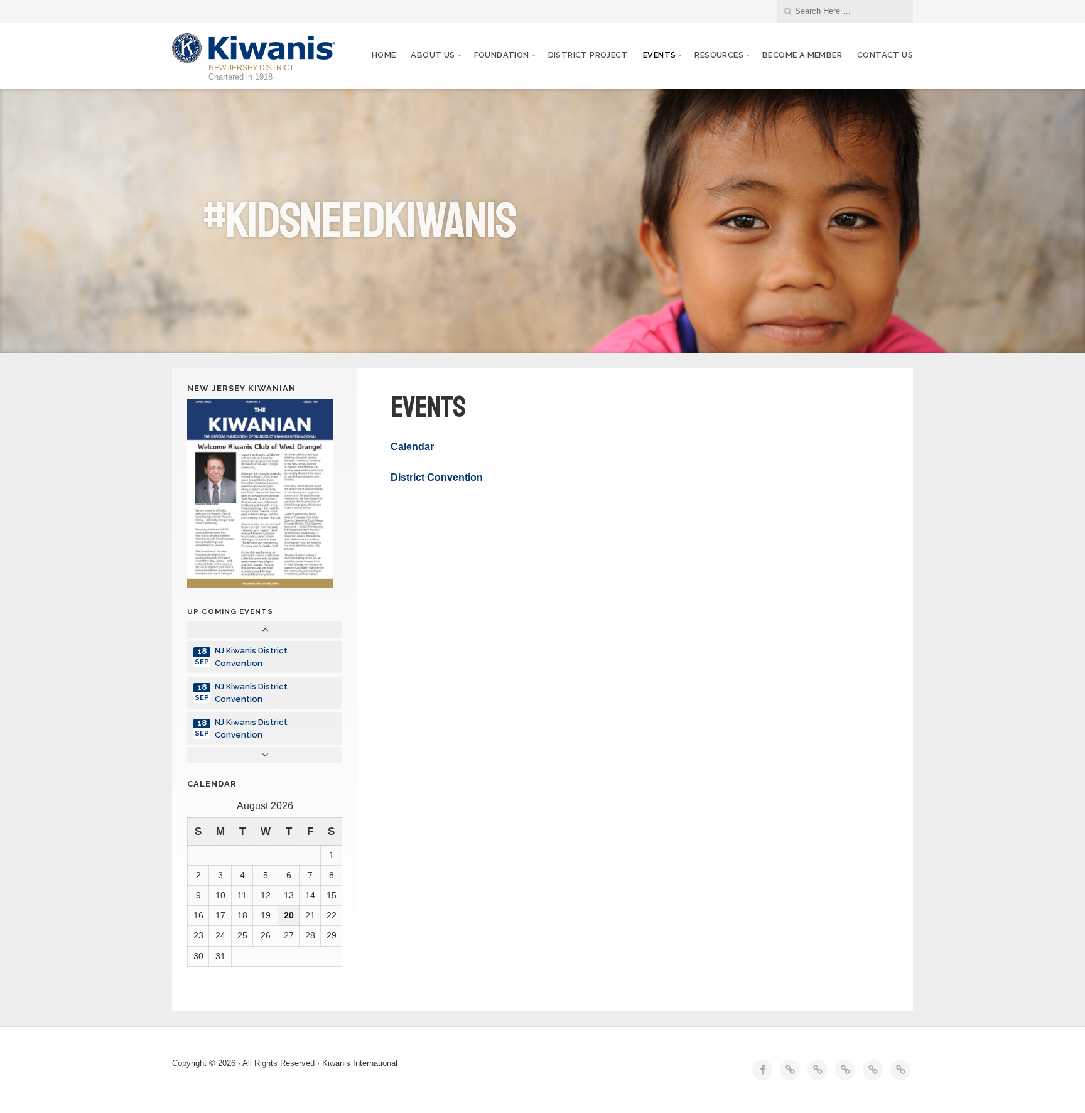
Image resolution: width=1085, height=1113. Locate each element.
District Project (588, 55)
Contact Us (885, 55)
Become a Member (802, 55)
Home (384, 55)
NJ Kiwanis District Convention (251, 656)
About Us (433, 55)
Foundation (501, 55)
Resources (718, 55)
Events (659, 55)
